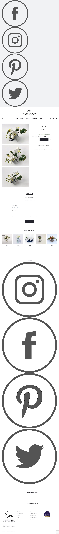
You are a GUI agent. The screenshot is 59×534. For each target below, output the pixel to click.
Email (51, 149)
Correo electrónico (33, 216)
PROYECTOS (18, 515)
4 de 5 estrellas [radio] (17, 207)
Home (17, 118)
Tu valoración (14, 210)
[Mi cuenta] (2, 118)
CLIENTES (18, 519)
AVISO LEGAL (32, 519)
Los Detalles (34, 118)
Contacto (41, 118)
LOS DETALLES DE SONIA (20, 513)
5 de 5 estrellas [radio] (19, 207)
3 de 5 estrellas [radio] (16, 207)
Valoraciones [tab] (29, 193)
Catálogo (22, 118)
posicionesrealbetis (6, 526)
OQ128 (29, 245)
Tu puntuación (14, 205)
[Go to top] (57, 524)
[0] (52, 118)
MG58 (7, 245)
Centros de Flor (47, 145)
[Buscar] (50, 118)
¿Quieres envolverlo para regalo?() (39, 136)
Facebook (36, 149)
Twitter (42, 149)
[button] (35, 139)
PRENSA (18, 517)
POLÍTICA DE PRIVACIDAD (33, 517)
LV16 (40, 245)
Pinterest (46, 149)
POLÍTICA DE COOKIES (33, 515)
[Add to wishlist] (50, 139)
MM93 (52, 245)
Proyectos (28, 118)
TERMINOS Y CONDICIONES (33, 513)
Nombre (13, 216)
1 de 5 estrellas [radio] (13, 207)
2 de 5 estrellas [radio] (14, 207)
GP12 (18, 245)
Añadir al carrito (45, 139)
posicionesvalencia (12, 526)
